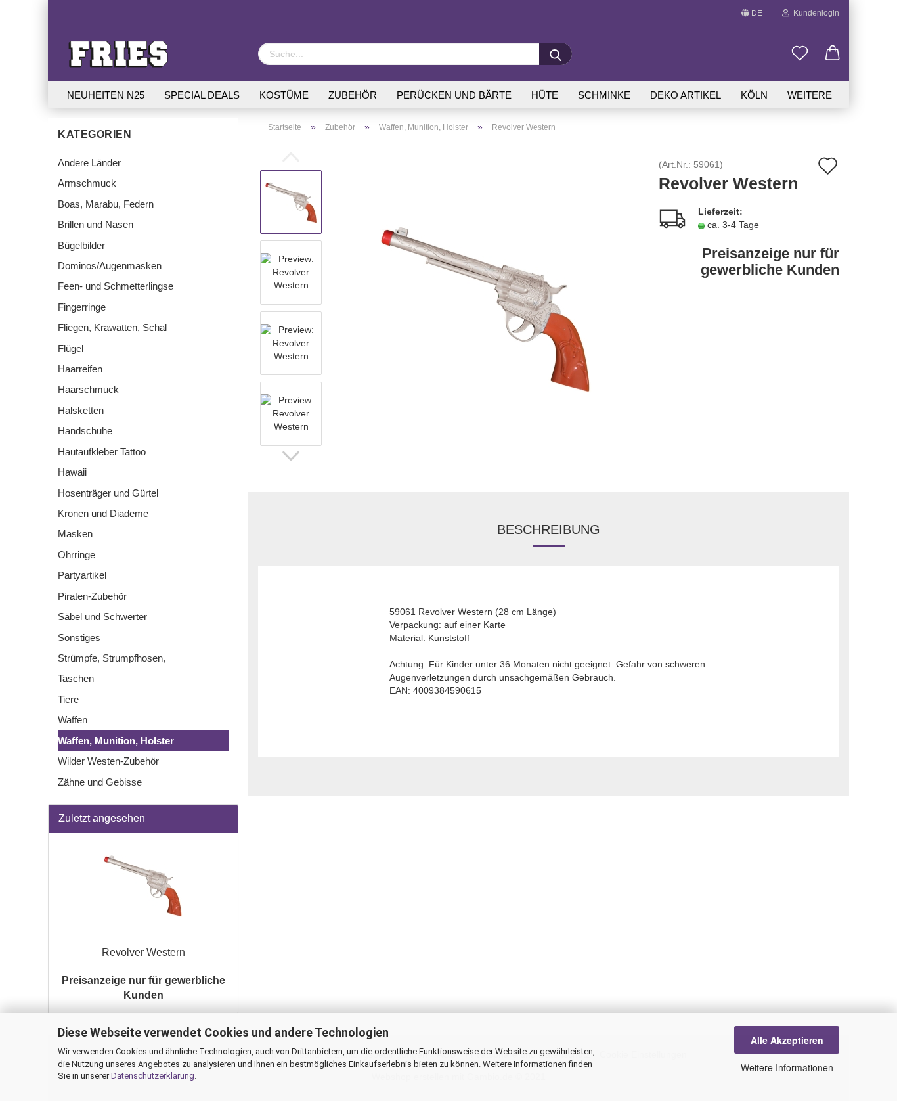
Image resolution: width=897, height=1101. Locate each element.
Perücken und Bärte (454, 95)
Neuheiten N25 (105, 95)
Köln (754, 95)
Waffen (72, 719)
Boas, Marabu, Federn (106, 204)
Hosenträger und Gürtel (108, 493)
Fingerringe (82, 307)
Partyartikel (82, 575)
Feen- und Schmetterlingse (115, 286)
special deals (202, 95)
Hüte (544, 95)
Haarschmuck (88, 389)
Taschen (76, 678)
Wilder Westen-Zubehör (108, 761)
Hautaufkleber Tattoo (102, 451)
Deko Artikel (685, 95)
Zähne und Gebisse (100, 782)
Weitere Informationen (787, 1067)
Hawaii (72, 472)
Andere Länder (89, 162)
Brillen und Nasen (95, 224)
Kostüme (284, 95)
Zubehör (352, 95)
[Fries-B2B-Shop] (148, 53)
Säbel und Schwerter (102, 616)
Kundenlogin (814, 13)
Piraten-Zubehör (92, 596)
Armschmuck (87, 183)
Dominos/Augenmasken (110, 265)
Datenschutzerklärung (152, 1076)
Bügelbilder (81, 245)
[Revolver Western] (486, 307)
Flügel (70, 348)
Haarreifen (80, 368)
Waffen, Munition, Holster (116, 740)
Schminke (604, 95)
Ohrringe (76, 554)
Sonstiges (79, 637)
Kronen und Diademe (103, 513)
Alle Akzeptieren (787, 1039)
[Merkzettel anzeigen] (799, 53)
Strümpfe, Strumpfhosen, (111, 657)
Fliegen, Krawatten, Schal (112, 327)
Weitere (809, 95)
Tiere (68, 699)
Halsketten (81, 410)
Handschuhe (85, 430)
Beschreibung (548, 529)
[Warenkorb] (832, 53)
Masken (75, 533)
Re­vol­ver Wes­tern (143, 952)
